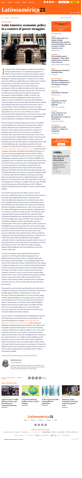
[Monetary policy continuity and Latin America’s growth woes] (71, 390)
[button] (56, 2)
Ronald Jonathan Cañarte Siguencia (60, 64)
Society (23, 397)
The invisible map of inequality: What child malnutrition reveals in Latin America (60, 59)
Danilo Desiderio (55, 86)
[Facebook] (45, 2)
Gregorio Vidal (5, 32)
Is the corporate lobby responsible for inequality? (50, 401)
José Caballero (55, 133)
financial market (56, 78)
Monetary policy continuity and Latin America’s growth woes (70, 403)
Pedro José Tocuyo (56, 50)
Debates (7, 17)
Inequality (54, 54)
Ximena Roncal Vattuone (57, 121)
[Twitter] (29, 378)
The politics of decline (59, 93)
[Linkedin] (50, 2)
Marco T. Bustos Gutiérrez (58, 107)
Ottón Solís (54, 74)
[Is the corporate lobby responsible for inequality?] (50, 390)
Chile (52, 99)
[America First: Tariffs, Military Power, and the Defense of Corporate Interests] (10, 390)
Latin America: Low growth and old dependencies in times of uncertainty (60, 116)
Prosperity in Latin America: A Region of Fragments (59, 129)
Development (55, 125)
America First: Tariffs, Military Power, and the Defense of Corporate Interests (10, 402)
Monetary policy (6, 21)
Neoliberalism (45, 397)
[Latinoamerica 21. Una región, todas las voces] (40, 416)
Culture (53, 36)
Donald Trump (5, 397)
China (53, 68)
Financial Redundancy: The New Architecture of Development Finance (60, 82)
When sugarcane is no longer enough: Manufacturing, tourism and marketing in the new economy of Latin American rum (61, 43)
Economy (54, 111)
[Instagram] (47, 2)
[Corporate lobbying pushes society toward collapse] (30, 390)
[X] (53, 2)
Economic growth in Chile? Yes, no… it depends (59, 103)
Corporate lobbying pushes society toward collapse (30, 401)
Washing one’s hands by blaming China (60, 71)
